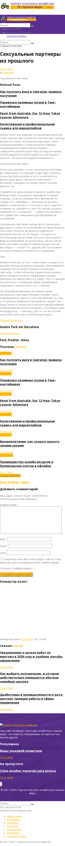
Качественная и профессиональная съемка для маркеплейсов (27, 126)
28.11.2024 (6, 472)
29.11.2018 (6, 69)
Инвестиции (14, 816)
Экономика (13, 832)
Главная (5, 45)
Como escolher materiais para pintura (28, 771)
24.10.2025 (6, 390)
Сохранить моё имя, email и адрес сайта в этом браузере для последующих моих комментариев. (30, 560)
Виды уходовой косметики (21, 751)
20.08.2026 (6, 709)
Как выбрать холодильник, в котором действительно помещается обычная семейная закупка (29, 677)
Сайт (3, 552)
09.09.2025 (6, 411)
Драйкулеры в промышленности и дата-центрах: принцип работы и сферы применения (31, 699)
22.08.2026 (6, 667)
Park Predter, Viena (14, 482)
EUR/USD (27, 639)
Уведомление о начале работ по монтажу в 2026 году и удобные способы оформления (31, 656)
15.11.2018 (6, 777)
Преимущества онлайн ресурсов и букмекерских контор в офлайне (26, 464)
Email (4, 546)
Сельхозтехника (16, 36)
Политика (16, 45)
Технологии (14, 829)
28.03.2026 (6, 370)
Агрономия (6, 455)
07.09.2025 (6, 431)
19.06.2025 (6, 452)
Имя (3, 539)
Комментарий (9, 504)
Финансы (12, 826)
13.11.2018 (6, 757)
